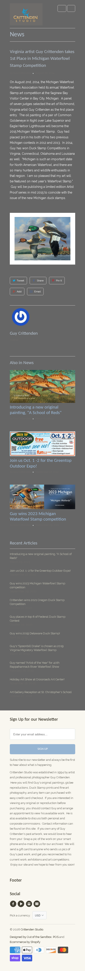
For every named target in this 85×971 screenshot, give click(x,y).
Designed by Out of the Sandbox (31, 937)
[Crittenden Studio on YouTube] (22, 904)
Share (40, 280)
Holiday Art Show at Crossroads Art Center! (37, 679)
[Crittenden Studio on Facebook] (14, 904)
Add (19, 291)
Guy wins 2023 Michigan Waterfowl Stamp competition (37, 585)
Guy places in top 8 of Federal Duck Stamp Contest (37, 618)
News (17, 34)
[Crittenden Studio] (26, 15)
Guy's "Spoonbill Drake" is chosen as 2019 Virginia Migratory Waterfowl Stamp (37, 648)
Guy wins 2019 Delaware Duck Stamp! (35, 633)
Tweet (20, 280)
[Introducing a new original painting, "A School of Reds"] (42, 402)
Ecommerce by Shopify (25, 942)
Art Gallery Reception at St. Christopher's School (41, 692)
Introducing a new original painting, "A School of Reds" (41, 556)
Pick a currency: (21, 915)
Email (37, 291)
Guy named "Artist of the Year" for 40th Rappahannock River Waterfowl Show (35, 664)
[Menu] (62, 8)
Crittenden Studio (32, 929)
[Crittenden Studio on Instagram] (30, 904)
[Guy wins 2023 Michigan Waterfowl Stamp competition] (42, 508)
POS (56, 937)
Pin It (59, 280)
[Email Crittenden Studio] (37, 904)
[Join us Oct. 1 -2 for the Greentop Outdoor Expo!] (42, 455)
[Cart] (71, 8)
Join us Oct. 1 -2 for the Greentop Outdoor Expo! (40, 570)
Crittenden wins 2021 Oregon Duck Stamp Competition (37, 602)
